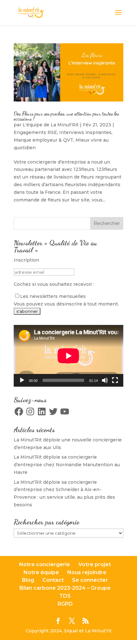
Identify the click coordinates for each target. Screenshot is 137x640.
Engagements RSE (35, 132)
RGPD (65, 604)
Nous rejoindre (86, 572)
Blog (28, 580)
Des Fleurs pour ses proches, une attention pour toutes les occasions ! (66, 116)
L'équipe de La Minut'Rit (51, 125)
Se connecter (90, 580)
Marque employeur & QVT (43, 140)
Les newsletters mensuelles (53, 296)
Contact (53, 580)
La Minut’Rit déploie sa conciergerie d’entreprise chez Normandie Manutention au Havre (67, 464)
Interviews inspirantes (85, 132)
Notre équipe (41, 572)
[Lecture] (22, 380)
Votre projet (94, 564)
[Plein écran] (115, 380)
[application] (68, 356)
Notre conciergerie (44, 564)
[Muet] (105, 380)
